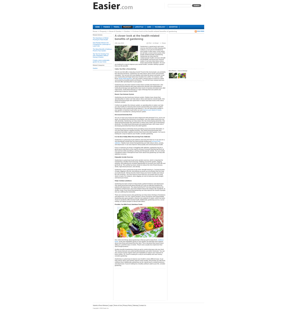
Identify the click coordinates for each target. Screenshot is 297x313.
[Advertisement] (148, 18)
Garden (127, 31)
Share (164, 43)
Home (95, 31)
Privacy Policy (127, 305)
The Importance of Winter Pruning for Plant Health (101, 38)
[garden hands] (173, 78)
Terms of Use (118, 305)
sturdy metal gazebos (125, 78)
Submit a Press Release (100, 305)
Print (149, 43)
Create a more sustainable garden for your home (101, 61)
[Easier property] (113, 6)
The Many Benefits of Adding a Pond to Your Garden (102, 50)
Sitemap (135, 305)
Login (111, 305)
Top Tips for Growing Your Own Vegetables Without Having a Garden (101, 55)
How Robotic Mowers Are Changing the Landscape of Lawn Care (101, 44)
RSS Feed (200, 31)
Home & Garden (115, 31)
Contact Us (142, 305)
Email (156, 43)
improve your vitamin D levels (152, 110)
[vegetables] (182, 78)
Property (103, 31)
